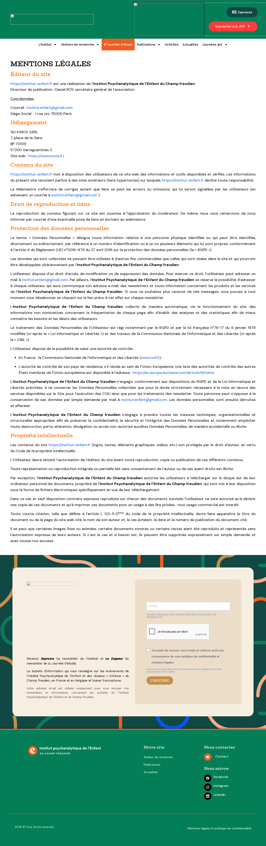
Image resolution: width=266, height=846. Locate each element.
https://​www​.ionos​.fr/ (46, 155)
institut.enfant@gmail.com (50, 107)
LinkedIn (219, 795)
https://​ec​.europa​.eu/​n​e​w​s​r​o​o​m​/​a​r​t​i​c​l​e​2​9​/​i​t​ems (173, 372)
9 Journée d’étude (118, 44)
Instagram (221, 786)
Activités (171, 44)
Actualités (190, 44)
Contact (222, 756)
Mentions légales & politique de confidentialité (219, 828)
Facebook (220, 777)
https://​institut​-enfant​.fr (31, 83)
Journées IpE (212, 44)
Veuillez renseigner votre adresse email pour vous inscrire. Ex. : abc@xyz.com (182, 615)
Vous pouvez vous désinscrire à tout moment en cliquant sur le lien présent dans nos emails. (184, 670)
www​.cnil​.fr (150, 357)
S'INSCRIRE (159, 680)
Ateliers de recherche (77, 44)
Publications (146, 44)
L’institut (45, 44)
